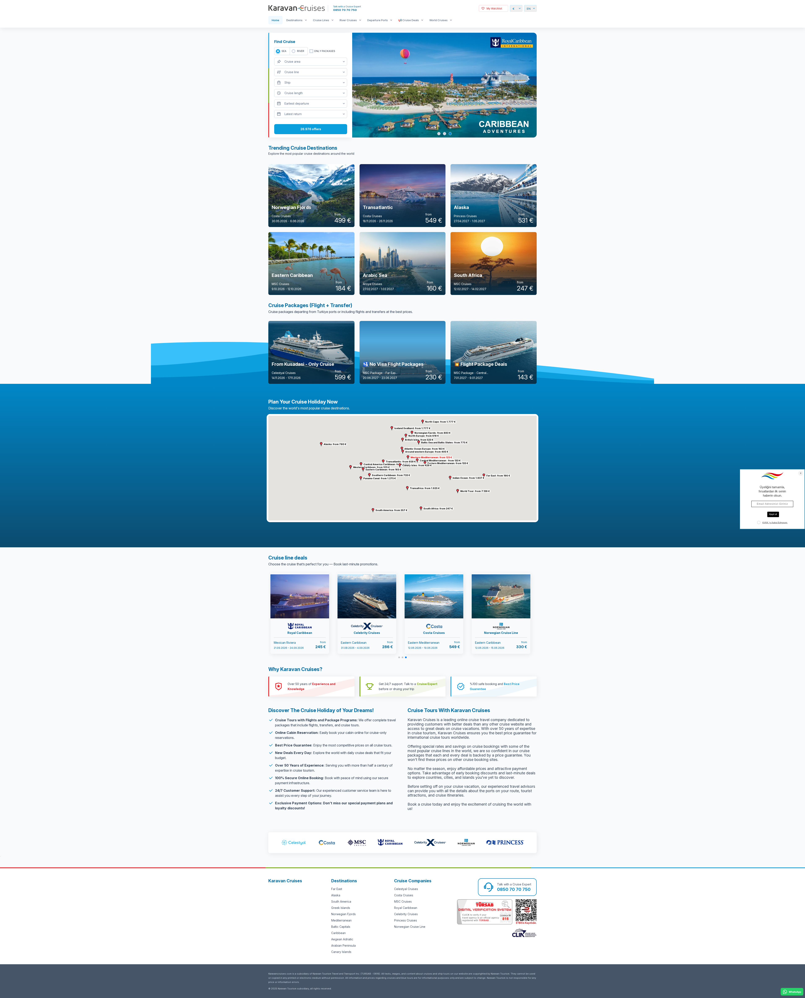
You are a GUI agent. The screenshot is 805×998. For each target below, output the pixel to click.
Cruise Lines (321, 20)
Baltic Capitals (340, 926)
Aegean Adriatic (342, 939)
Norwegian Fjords (343, 914)
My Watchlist (494, 8)
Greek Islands (340, 908)
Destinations (294, 20)
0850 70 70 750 (345, 10)
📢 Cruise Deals (408, 20)
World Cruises (438, 20)
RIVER (300, 51)
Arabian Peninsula (343, 945)
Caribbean (338, 933)
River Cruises (348, 20)
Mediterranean (341, 920)
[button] (408, 457)
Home (275, 20)
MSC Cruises (403, 901)
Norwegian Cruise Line (409, 926)
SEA (284, 51)
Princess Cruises (405, 920)
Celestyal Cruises (406, 889)
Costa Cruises (403, 895)
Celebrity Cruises (406, 914)
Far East (336, 889)
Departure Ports (377, 20)
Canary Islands (341, 952)
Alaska (335, 895)
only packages (324, 51)
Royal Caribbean (405, 908)
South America (341, 901)
